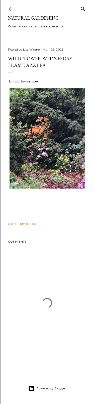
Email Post (28, 224)
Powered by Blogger (51, 388)
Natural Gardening (33, 18)
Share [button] (12, 224)
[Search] (83, 8)
